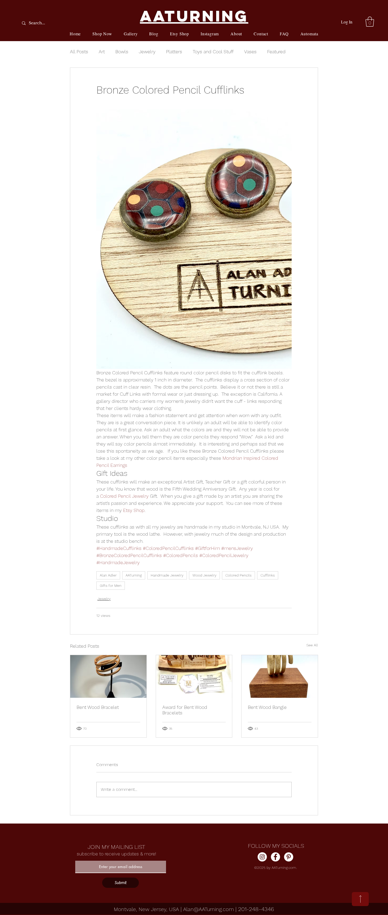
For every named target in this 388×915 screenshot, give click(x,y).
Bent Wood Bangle (267, 707)
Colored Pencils (238, 575)
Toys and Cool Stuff (213, 51)
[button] (370, 22)
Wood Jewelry (204, 575)
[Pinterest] (288, 856)
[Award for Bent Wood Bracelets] (194, 676)
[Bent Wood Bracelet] (108, 676)
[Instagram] (262, 856)
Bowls (121, 51)
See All (312, 645)
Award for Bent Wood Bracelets (184, 709)
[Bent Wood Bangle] (280, 676)
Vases (250, 51)
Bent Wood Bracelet (98, 707)
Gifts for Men (110, 585)
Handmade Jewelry (167, 575)
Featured (276, 51)
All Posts (79, 51)
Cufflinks (268, 575)
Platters (174, 51)
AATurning (134, 575)
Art (102, 51)
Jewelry (147, 51)
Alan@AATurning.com (208, 909)
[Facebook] (275, 856)
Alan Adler (108, 575)
